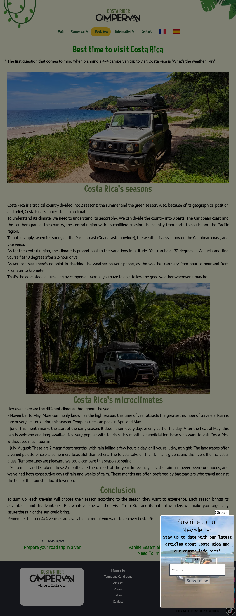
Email (197, 559)
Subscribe (197, 581)
